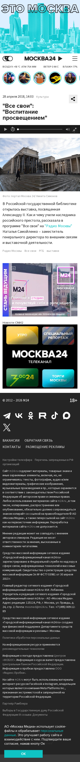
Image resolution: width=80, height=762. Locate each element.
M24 (26, 400)
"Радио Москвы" (58, 226)
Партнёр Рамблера (15, 704)
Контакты (12, 447)
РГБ (41, 250)
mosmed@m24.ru (36, 607)
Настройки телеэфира (17, 460)
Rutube (42, 415)
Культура (42, 97)
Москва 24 (40, 58)
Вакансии (11, 440)
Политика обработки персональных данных (31, 638)
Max (66, 415)
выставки (53, 250)
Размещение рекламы (45, 447)
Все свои (30, 250)
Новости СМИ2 (13, 322)
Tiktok (54, 415)
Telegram (7, 415)
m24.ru (13, 471)
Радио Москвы (12, 250)
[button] (5, 129)
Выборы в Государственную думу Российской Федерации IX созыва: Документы (33, 712)
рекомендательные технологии (23, 649)
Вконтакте (19, 415)
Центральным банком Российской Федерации (33, 664)
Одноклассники (30, 415)
